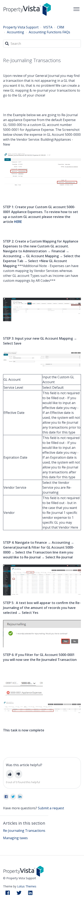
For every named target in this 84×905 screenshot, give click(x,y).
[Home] (27, 9)
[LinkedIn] (20, 797)
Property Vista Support (21, 27)
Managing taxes (15, 838)
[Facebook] (6, 797)
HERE (18, 221)
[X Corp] (13, 797)
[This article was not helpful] (18, 774)
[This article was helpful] (10, 774)
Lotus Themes (26, 886)
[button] (76, 7)
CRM (60, 27)
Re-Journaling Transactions (24, 830)
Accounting (15, 32)
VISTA (47, 27)
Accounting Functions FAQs (49, 32)
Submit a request (51, 808)
